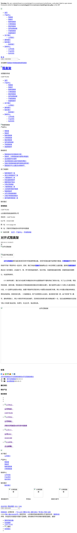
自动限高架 (10, 381)
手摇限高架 (12, 31)
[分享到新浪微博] (4, 374)
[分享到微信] (6, 374)
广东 (17, 512)
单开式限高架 (11, 379)
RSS (16, 506)
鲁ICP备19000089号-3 (12, 514)
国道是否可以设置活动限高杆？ (15, 165)
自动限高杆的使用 (11, 159)
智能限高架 (12, 21)
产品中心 (8, 15)
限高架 (10, 17)
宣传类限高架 (12, 28)
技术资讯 (11, 53)
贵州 (45, 512)
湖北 (35, 512)
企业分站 (4, 506)
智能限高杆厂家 (10, 173)
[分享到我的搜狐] (10, 374)
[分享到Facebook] (14, 374)
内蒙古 (24, 512)
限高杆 (10, 19)
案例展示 (8, 40)
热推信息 (4, 512)
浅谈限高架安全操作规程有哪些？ (16, 161)
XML (20, 506)
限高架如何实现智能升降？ (14, 154)
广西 (38, 512)
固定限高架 (12, 26)
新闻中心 (8, 46)
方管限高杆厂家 (10, 177)
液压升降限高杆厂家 (11, 175)
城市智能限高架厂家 (11, 198)
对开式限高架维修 (11, 193)
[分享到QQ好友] (8, 374)
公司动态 (11, 49)
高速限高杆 (12, 33)
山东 (20, 512)
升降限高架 (12, 24)
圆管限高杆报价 (10, 182)
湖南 (32, 512)
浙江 (28, 512)
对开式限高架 (5, 376)
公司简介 (11, 37)
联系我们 (8, 42)
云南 (49, 512)
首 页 (13, 232)
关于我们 (8, 35)
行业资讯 (11, 51)
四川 (42, 512)
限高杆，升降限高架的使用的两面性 (17, 156)
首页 (6, 12)
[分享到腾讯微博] (12, 374)
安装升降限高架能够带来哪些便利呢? (17, 163)
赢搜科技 (57, 514)
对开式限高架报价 (28, 376)
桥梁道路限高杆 (10, 180)
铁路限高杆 (8, 191)
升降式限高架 (9, 184)
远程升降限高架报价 (11, 195)
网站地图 (11, 506)
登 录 (2, 57)
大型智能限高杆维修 (11, 189)
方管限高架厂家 (10, 186)
